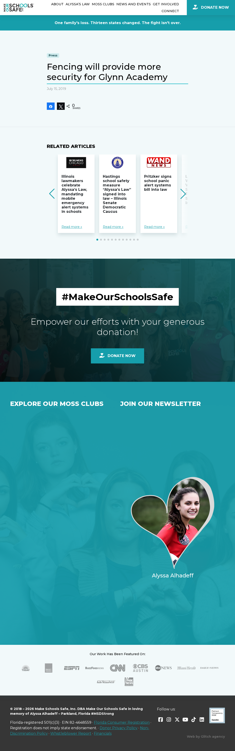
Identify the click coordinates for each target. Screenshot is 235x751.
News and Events (133, 4)
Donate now (121, 356)
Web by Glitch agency (206, 736)
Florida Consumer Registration (122, 722)
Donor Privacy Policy (118, 728)
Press (53, 55)
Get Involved (166, 4)
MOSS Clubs (103, 4)
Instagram (169, 719)
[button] (97, 240)
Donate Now (214, 7)
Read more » (72, 227)
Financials (103, 733)
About (57, 4)
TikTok (193, 719)
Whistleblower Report (70, 733)
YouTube (185, 719)
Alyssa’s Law (78, 4)
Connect (170, 11)
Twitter (177, 719)
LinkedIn (202, 719)
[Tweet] (60, 106)
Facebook (160, 719)
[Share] (50, 106)
